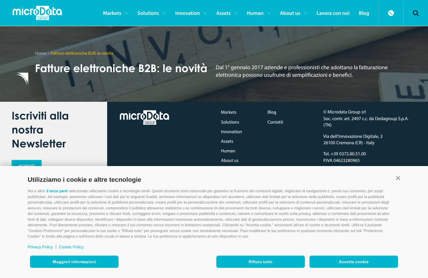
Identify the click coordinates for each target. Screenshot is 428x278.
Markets (112, 13)
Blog (364, 13)
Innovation (187, 13)
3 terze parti (57, 191)
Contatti (275, 122)
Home (40, 53)
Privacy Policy (40, 247)
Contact (391, 13)
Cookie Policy (71, 247)
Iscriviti (27, 166)
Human (255, 13)
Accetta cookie (354, 261)
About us (290, 13)
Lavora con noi (332, 13)
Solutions (148, 13)
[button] (398, 178)
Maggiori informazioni (74, 261)
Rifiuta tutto (261, 261)
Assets (223, 13)
